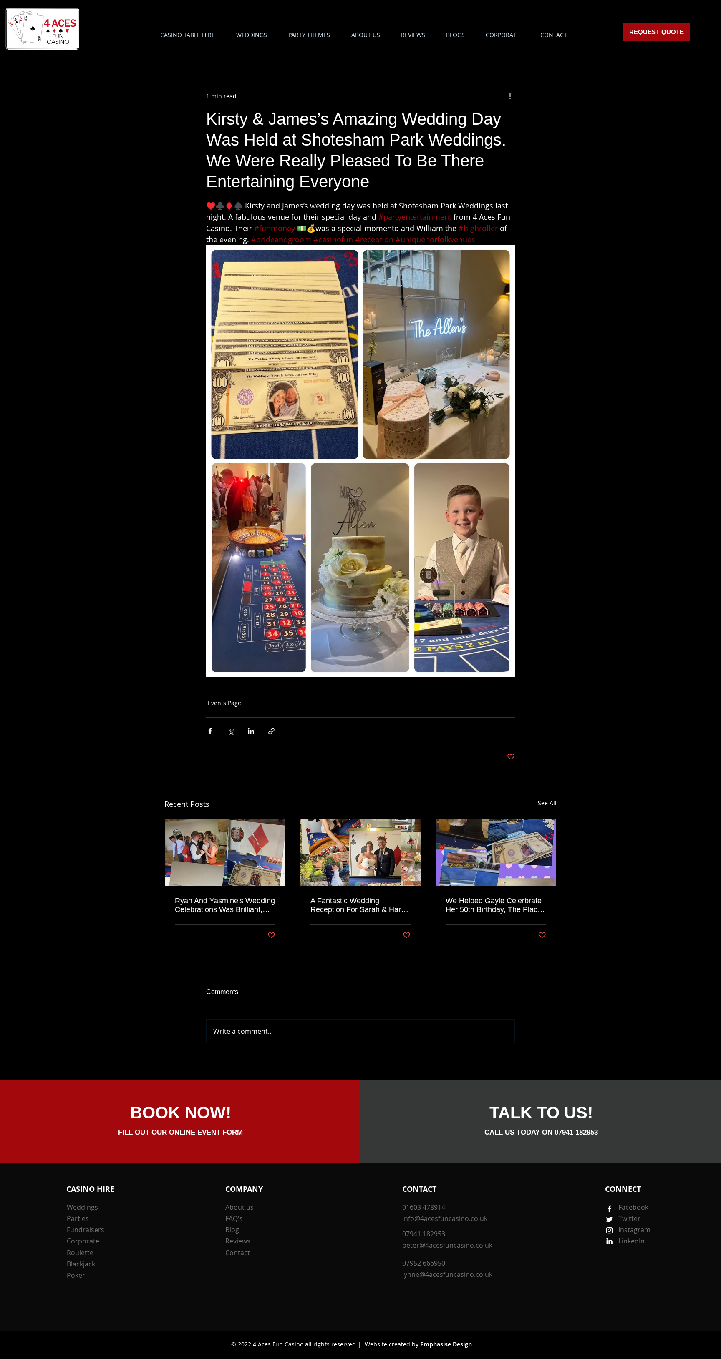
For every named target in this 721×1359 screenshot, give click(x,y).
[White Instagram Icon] (609, 1230)
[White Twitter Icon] (609, 1219)
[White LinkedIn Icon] (609, 1241)
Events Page (224, 703)
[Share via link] (271, 731)
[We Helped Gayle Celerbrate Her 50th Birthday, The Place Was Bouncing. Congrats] (496, 852)
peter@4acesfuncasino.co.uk (447, 1245)
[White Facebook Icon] (609, 1208)
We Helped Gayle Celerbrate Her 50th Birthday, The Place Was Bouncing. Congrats (494, 905)
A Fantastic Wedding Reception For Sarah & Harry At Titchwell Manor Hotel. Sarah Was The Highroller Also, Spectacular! (358, 905)
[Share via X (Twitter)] (230, 731)
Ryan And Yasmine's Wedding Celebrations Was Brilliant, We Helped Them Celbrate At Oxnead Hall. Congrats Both (225, 905)
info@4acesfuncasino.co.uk (444, 1218)
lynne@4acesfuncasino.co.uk (447, 1274)
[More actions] (510, 96)
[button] (308, 34)
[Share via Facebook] (210, 731)
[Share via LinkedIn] (251, 731)
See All (547, 803)
